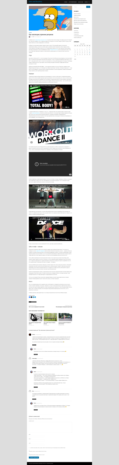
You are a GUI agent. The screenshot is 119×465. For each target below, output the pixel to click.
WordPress (49, 463)
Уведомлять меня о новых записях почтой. (37, 454)
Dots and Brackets (35, 1)
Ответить (35, 354)
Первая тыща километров (78, 24)
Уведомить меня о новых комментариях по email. (38, 451)
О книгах (75, 34)
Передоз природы (77, 13)
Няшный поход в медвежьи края (80, 18)
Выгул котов (76, 17)
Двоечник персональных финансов (80, 20)
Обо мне (86, 1)
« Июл (75, 59)
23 (89, 52)
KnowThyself (34, 301)
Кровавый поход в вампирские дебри (81, 22)
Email (30, 438)
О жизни (65, 1)
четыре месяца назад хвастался (41, 39)
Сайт (29, 443)
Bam (52, 463)
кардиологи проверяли (40, 250)
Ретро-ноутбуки (77, 37)
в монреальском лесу (54, 49)
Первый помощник (77, 15)
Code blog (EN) (80, 1)
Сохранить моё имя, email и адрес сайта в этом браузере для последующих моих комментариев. (47, 447)
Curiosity (75, 30)
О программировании (73, 1)
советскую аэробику (35, 113)
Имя (30, 434)
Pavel (33, 36)
